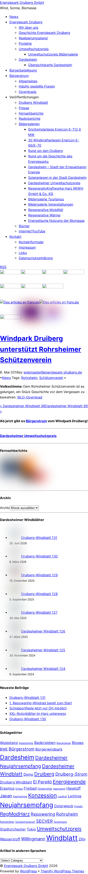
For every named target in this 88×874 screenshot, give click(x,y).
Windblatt (62, 838)
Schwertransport (25, 821)
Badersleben (45, 742)
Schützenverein (51, 378)
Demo (28, 774)
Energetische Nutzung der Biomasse (56, 220)
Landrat (62, 796)
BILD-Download (29, 397)
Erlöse (19, 788)
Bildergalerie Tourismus (46, 199)
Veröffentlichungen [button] (24, 97)
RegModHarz (15, 814)
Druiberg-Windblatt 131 (39, 538)
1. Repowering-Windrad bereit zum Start (40, 703)
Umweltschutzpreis (34, 49)
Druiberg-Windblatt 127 (39, 612)
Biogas (78, 742)
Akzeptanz (9, 742)
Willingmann (33, 838)
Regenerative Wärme (44, 215)
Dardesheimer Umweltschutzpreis (54, 183)
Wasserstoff (10, 839)
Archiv (5, 508)
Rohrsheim (29, 378)
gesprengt (59, 788)
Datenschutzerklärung (36, 258)
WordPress (28, 871)
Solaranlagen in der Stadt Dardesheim (57, 177)
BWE (4, 749)
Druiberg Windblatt (33, 102)
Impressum (27, 247)
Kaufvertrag (20, 796)
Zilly (82, 839)
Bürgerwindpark (48, 749)
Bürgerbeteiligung (23, 70)
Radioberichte (29, 118)
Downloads (27, 92)
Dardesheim (28, 59)
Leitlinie (74, 796)
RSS (3, 267)
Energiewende (69, 782)
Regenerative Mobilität (45, 210)
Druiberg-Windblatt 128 (39, 594)
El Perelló (42, 781)
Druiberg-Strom (71, 774)
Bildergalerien (29, 124)
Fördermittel (45, 788)
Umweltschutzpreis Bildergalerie (53, 54)
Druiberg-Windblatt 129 (39, 575)
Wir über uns (28, 27)
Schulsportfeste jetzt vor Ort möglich (38, 708)
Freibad (30, 788)
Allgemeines (28, 81)
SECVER (44, 821)
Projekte (25, 43)
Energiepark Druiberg (25, 22)
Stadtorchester (13, 829)
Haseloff (73, 788)
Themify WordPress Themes (62, 871)
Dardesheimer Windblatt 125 (43, 650)
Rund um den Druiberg (45, 151)
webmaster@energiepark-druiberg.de (52, 372)
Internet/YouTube (32, 231)
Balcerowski (64, 743)
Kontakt (15, 236)
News (13, 17)
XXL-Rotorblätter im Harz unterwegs (37, 713)
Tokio (31, 829)
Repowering (43, 814)
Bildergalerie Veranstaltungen (50, 204)
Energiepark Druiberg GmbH (26, 866)
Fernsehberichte (31, 113)
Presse (24, 108)
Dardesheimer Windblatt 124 (43, 669)
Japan (6, 795)
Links (23, 253)
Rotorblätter (7, 821)
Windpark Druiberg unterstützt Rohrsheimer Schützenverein (40, 349)
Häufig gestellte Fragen (37, 86)
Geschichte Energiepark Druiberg (44, 33)
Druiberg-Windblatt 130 (39, 556)
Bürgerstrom (19, 76)
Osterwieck (63, 806)
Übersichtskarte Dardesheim (50, 65)
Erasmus (7, 788)
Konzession (42, 795)
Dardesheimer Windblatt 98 (22, 406)
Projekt (78, 806)
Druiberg (44, 774)
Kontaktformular (31, 242)
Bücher (24, 226)
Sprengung (60, 821)
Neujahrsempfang (26, 805)
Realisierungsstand (33, 38)
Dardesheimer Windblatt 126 (43, 631)
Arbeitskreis (26, 743)
